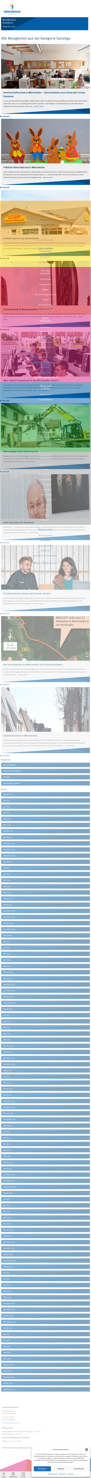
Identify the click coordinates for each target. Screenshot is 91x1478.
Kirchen (45, 299)
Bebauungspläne (45, 342)
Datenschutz (62, 1474)
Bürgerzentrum (45, 284)
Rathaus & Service (45, 457)
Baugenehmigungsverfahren (45, 377)
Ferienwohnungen (45, 422)
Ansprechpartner (45, 464)
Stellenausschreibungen (45, 499)
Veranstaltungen (45, 545)
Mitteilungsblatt (45, 535)
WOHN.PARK (45, 279)
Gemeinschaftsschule (45, 225)
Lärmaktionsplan (45, 262)
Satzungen (45, 505)
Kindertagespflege (45, 230)
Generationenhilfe (45, 309)
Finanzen (45, 515)
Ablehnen (60, 1469)
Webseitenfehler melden (46, 563)
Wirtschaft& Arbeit (45, 387)
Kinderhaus (45, 220)
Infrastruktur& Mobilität (45, 249)
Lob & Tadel (45, 484)
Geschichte (45, 447)
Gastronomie (45, 417)
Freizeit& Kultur (45, 409)
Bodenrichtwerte (45, 337)
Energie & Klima (45, 357)
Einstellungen (79, 1469)
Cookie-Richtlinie (53, 1474)
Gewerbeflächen (45, 399)
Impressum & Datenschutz (45, 555)
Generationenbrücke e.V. (45, 294)
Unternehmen (45, 394)
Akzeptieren (42, 1469)
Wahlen (45, 510)
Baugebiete (45, 352)
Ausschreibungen (45, 494)
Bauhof (45, 520)
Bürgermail (45, 550)
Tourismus (45, 437)
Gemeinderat (45, 489)
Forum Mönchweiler (45, 240)
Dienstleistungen (45, 474)
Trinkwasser (45, 332)
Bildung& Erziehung (45, 212)
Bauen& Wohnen (45, 319)
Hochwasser (45, 327)
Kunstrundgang (45, 432)
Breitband (45, 372)
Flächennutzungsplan (45, 347)
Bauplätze (45, 367)
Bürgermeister (45, 479)
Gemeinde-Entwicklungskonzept (45, 362)
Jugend (45, 289)
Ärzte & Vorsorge (45, 304)
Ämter (45, 469)
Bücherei (45, 235)
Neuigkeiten (45, 540)
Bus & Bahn (46, 257)
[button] (86, 1449)
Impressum (70, 1474)
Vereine (45, 442)
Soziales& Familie (45, 272)
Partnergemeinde (45, 427)
